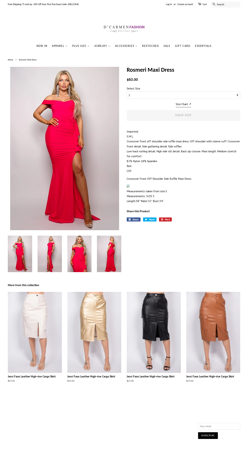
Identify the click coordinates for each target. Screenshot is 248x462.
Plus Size (79, 46)
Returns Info (109, 419)
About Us (60, 414)
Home (10, 60)
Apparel (58, 46)
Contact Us (61, 419)
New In (41, 46)
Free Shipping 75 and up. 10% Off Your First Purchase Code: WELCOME (43, 4)
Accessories (125, 46)
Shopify (166, 446)
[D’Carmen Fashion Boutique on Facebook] (153, 415)
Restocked (150, 46)
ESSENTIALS (203, 46)
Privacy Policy (62, 424)
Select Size (133, 88)
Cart (205, 4)
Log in (169, 4)
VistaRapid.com (149, 446)
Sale (167, 46)
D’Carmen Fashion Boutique (112, 446)
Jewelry (101, 46)
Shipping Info (110, 414)
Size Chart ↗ (183, 104)
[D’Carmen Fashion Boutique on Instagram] (159, 415)
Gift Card (182, 46)
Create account (185, 4)
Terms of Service (64, 429)
